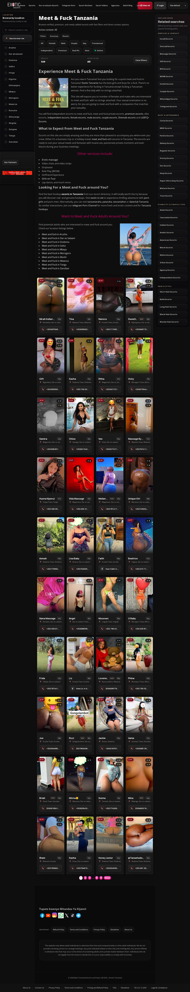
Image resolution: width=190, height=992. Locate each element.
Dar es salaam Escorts (48, 5)
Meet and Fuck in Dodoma (55, 241)
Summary (54, 36)
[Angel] (80, 595)
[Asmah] (50, 535)
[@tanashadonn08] (139, 835)
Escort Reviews (85, 5)
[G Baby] (139, 595)
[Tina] (80, 296)
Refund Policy (58, 929)
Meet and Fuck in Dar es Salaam (58, 238)
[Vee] (109, 415)
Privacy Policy (99, 929)
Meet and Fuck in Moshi (54, 257)
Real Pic (75, 50)
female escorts (78, 117)
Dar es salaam (16, 54)
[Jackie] (109, 715)
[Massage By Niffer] (139, 415)
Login (161, 5)
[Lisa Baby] (80, 535)
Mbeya (12, 91)
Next (107, 877)
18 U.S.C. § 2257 (140, 987)
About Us (128, 929)
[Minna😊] (80, 775)
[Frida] (50, 655)
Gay (84, 43)
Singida (12, 123)
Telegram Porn (68, 5)
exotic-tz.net (97, 197)
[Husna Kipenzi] (50, 475)
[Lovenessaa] (109, 655)
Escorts (32, 5)
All (42, 43)
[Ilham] (50, 835)
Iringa (12, 73)
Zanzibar (13, 142)
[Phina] (139, 655)
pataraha (107, 201)
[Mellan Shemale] (109, 475)
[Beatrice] (139, 535)
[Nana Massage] (50, 595)
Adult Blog (127, 5)
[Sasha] (80, 356)
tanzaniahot (119, 201)
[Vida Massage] (80, 475)
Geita (12, 66)
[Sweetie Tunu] (139, 296)
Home (22, 5)
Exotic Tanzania (90, 82)
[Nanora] (109, 296)
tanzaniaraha (94, 201)
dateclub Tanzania (139, 201)
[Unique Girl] (139, 475)
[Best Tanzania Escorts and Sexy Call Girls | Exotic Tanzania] (14, 5)
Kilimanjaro (14, 85)
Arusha (12, 47)
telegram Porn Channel (84, 205)
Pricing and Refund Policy (97, 987)
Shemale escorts (127, 117)
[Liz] (80, 655)
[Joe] (50, 715)
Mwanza (13, 104)
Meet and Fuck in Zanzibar (55, 268)
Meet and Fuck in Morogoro (56, 253)
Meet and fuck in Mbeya (54, 249)
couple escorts (109, 117)
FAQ (114, 987)
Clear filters (141, 60)
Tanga (12, 135)
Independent (47, 50)
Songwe (13, 129)
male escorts (94, 117)
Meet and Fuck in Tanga (54, 264)
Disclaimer (114, 929)
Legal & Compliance (159, 987)
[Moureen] (109, 595)
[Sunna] (109, 775)
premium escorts (134, 113)
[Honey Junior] (109, 835)
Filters (43, 36)
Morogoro (13, 98)
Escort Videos (102, 5)
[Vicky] (139, 356)
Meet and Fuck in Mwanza (55, 260)
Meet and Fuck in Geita (54, 245)
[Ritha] (109, 356)
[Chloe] (80, 415)
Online (100, 50)
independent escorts (58, 117)
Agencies (115, 5)
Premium (62, 50)
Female (52, 43)
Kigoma (12, 79)
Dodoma (13, 60)
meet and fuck (99, 139)
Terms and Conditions (79, 929)
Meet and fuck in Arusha (54, 234)
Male (63, 43)
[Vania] (139, 715)
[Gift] (50, 356)
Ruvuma (13, 110)
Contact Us (141, 5)
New (87, 50)
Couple (74, 43)
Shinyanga (14, 117)
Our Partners (10, 162)
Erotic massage (50, 159)
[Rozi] (80, 715)
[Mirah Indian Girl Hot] (50, 296)
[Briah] (50, 775)
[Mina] (139, 775)
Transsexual (97, 43)
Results (66, 36)
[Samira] (50, 415)
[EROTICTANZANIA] (17, 174)
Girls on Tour (49, 178)
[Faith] (109, 535)
